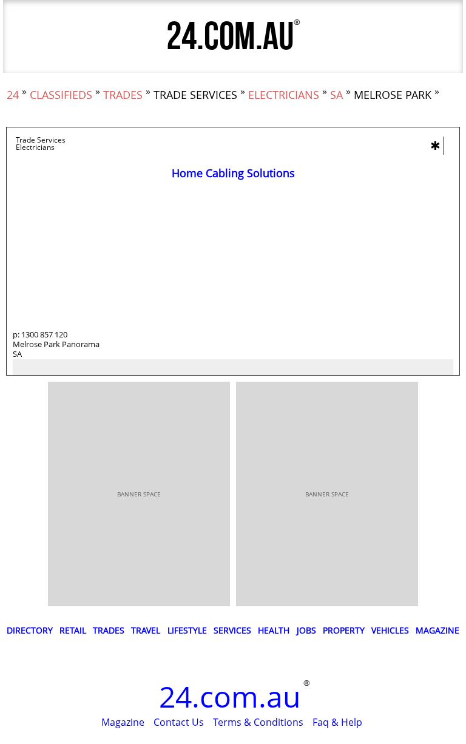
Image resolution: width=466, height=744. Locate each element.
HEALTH (273, 630)
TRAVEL (145, 630)
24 (13, 94)
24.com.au (230, 37)
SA (336, 94)
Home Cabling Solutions (233, 173)
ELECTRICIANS (283, 94)
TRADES (123, 94)
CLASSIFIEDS (61, 94)
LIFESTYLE (187, 630)
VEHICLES (390, 630)
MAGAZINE (437, 630)
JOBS (306, 630)
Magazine (122, 722)
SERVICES (232, 630)
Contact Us (179, 722)
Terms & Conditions (258, 722)
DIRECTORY (30, 630)
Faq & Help (337, 722)
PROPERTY (344, 630)
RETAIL (72, 630)
